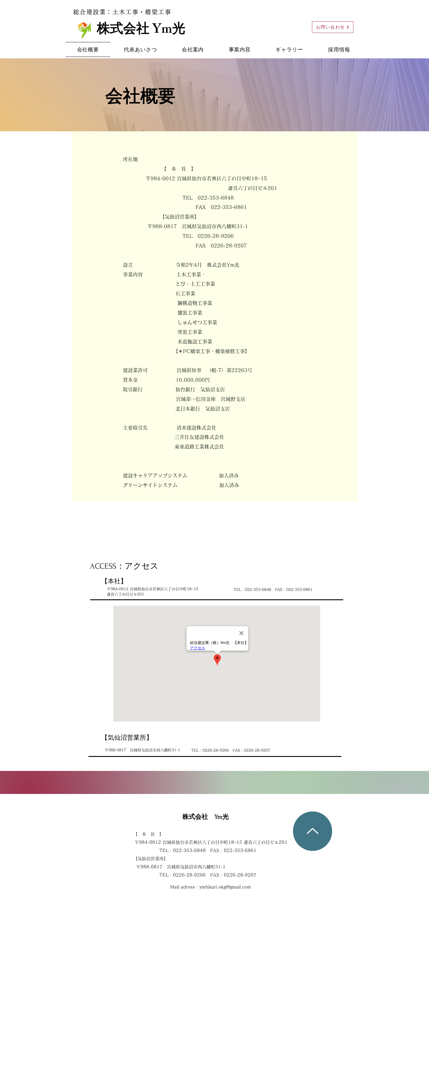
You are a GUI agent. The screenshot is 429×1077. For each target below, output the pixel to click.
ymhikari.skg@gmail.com (225, 887)
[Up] (312, 831)
